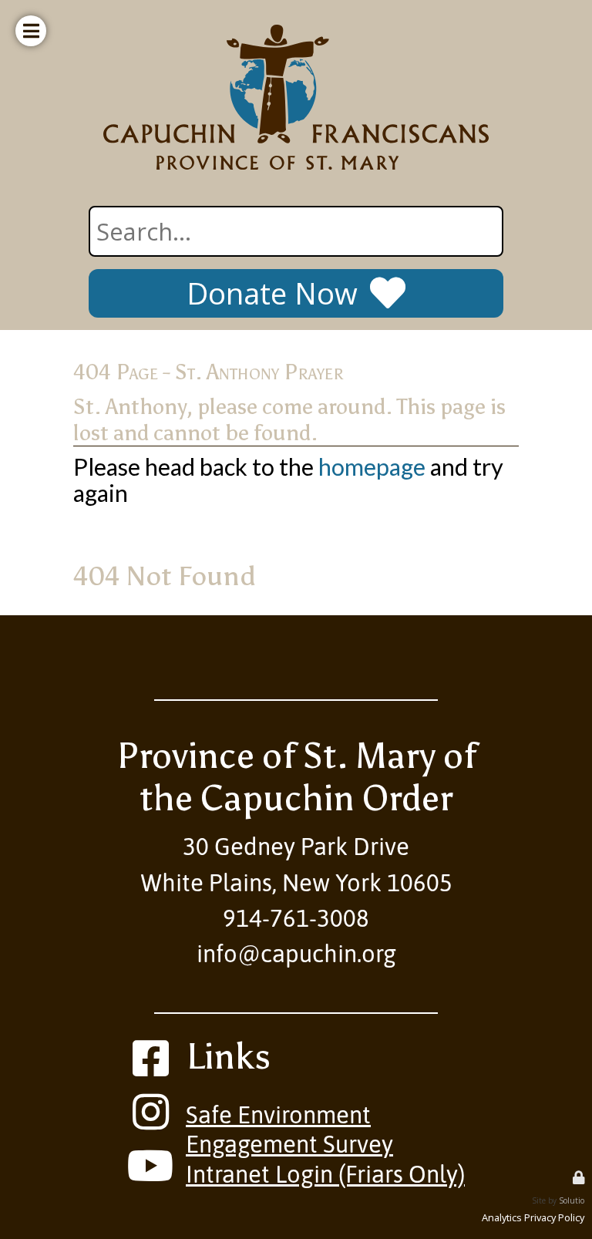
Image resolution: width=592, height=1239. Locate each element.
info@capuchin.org (296, 954)
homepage (372, 467)
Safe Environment (278, 1115)
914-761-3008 (296, 918)
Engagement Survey (289, 1144)
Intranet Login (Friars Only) (325, 1174)
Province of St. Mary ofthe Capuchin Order (296, 777)
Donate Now (272, 293)
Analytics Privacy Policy (533, 1217)
